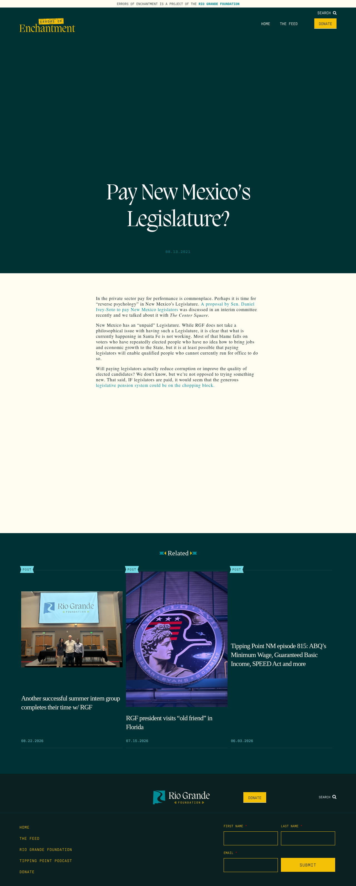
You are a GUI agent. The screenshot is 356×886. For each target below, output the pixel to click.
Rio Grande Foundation (219, 3)
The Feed (289, 23)
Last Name (291, 826)
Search (325, 12)
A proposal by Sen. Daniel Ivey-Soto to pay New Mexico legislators (175, 306)
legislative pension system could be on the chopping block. (157, 385)
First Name (235, 826)
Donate (325, 23)
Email (230, 852)
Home (265, 23)
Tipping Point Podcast (45, 860)
